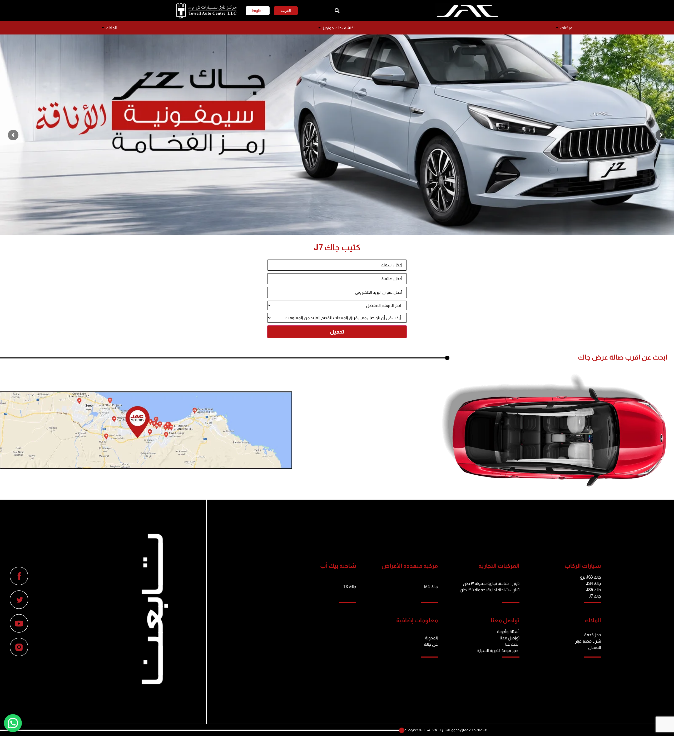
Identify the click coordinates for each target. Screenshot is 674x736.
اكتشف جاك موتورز (338, 28)
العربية (286, 10)
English (257, 10)
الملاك (111, 28)
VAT (435, 730)
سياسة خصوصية (417, 730)
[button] (337, 10)
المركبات (567, 28)
